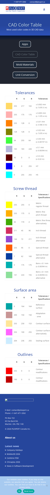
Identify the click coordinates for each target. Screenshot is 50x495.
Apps (25, 44)
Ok (19, 491)
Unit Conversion (25, 75)
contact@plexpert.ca (20, 410)
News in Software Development (20, 466)
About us (10, 437)
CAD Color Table (25, 54)
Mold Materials (25, 64)
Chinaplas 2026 (13, 462)
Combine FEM (13, 458)
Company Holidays (15, 450)
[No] (47, 485)
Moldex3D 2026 (13, 454)
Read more (28, 491)
